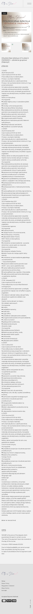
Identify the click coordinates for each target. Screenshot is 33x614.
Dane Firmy (5, 583)
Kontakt (4, 590)
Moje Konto (5, 588)
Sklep (3, 581)
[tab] (4, 530)
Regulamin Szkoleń (8, 585)
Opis (4, 530)
